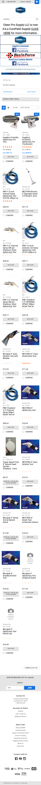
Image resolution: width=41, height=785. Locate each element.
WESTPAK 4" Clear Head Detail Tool (30, 355)
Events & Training (20, 735)
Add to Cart (11, 156)
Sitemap (24, 783)
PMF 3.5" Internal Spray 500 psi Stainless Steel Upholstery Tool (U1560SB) (10, 303)
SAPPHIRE (5, 132)
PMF (4, 187)
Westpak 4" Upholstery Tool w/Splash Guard (29, 575)
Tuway (4, 457)
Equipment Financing (20, 738)
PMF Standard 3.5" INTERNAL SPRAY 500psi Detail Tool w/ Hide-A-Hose (28, 303)
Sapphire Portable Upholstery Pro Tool (10, 139)
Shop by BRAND (20, 727)
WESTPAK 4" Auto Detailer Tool (29, 463)
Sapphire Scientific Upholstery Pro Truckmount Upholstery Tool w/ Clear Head (30, 140)
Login (22, 1)
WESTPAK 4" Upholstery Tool (29, 409)
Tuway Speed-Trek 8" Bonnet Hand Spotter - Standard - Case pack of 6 (11, 465)
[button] (20, 40)
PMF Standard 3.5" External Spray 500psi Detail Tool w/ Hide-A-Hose (9, 411)
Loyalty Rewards (20, 730)
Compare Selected (31, 668)
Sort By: (15, 107)
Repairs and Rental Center (20, 733)
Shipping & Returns (20, 716)
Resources (20, 746)
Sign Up (28, 1)
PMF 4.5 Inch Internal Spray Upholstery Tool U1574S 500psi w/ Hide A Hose (10, 195)
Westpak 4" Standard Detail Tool (9, 575)
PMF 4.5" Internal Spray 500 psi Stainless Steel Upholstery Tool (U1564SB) (10, 249)
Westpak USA (26, 187)
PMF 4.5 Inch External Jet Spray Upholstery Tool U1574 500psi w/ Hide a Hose (30, 249)
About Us (20, 743)
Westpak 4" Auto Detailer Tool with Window (10, 356)
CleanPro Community (20, 46)
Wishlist (20, 711)
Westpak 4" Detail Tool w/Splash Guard (10, 520)
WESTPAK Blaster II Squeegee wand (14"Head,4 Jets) (29, 193)
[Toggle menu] (3, 3)
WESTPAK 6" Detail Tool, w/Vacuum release (30, 520)
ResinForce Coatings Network (20, 59)
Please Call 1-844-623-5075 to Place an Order (11, 482)
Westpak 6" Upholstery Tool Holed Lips (9, 631)
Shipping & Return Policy (20, 741)
